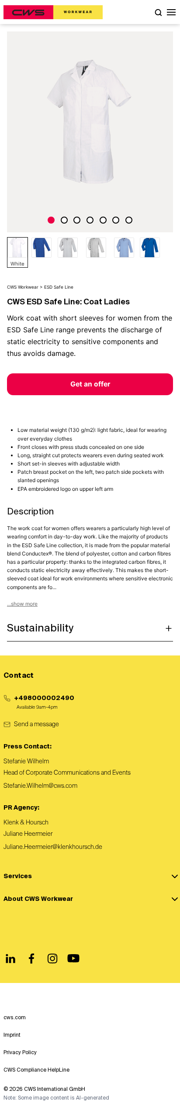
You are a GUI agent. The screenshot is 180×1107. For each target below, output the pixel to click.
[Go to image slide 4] (90, 220)
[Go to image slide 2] (64, 220)
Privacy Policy (20, 1052)
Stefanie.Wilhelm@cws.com (40, 786)
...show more (22, 603)
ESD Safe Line (58, 287)
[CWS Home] (53, 12)
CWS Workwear (22, 287)
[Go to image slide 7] (128, 220)
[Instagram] (52, 959)
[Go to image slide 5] (103, 220)
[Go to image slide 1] (51, 220)
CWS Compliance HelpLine (36, 1070)
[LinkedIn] (10, 959)
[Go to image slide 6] (115, 220)
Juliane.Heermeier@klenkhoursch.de (52, 847)
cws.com (14, 1018)
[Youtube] (73, 959)
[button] (171, 12)
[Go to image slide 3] (76, 220)
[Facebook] (31, 959)
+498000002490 (44, 698)
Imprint (12, 1035)
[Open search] (158, 12)
